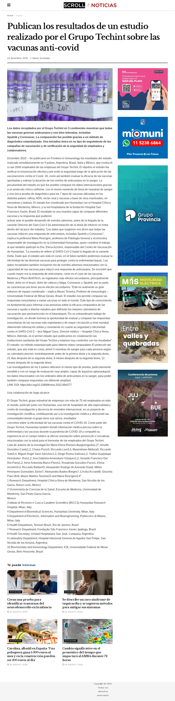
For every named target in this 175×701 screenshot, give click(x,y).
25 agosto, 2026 (18, 612)
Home (10, 15)
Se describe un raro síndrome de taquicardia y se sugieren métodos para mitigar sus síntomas (87, 603)
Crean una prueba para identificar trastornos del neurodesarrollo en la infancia (29, 603)
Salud (19, 15)
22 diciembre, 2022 (17, 58)
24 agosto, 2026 (73, 664)
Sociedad (45, 58)
